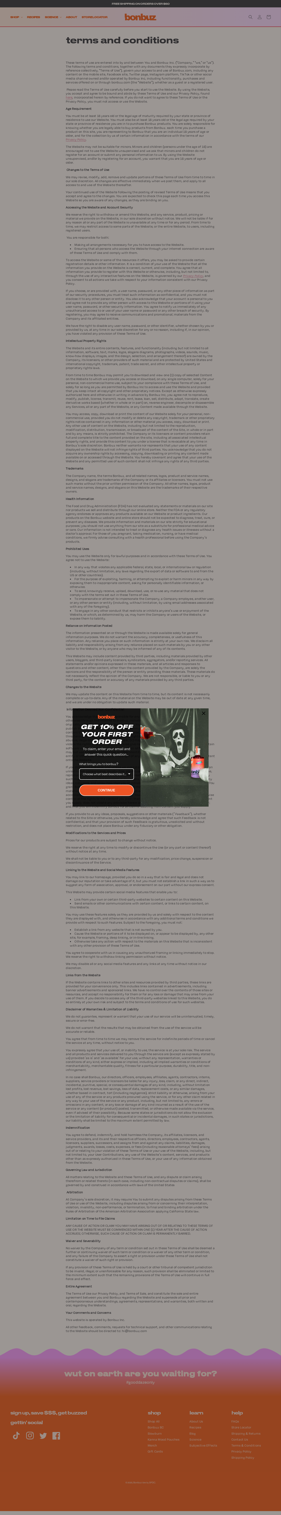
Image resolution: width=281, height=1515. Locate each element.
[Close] (204, 713)
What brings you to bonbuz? (98, 764)
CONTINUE (106, 790)
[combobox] (106, 774)
